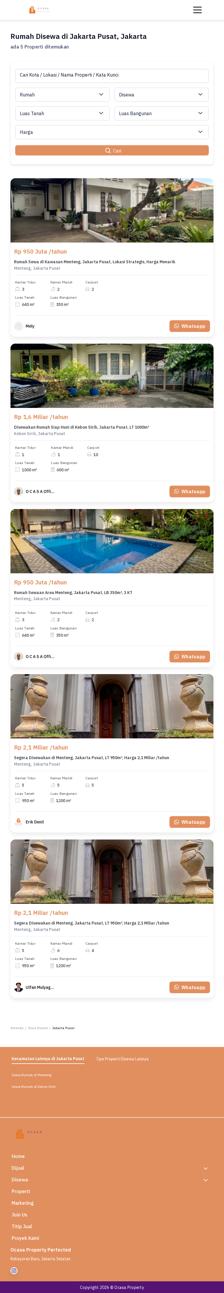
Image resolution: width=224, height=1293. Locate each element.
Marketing (23, 1203)
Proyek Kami (25, 1238)
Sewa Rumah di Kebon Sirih (34, 1086)
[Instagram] (14, 1270)
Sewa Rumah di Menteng (31, 1075)
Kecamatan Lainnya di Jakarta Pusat (48, 1058)
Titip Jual (22, 1226)
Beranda (17, 1028)
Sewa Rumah (38, 1028)
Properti (21, 1191)
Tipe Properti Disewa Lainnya (122, 1059)
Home (18, 1156)
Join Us (19, 1215)
